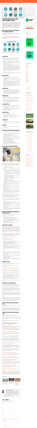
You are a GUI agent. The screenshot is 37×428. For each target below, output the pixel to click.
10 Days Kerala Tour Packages (29, 143)
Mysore (27, 78)
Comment (3, 402)
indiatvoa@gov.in (13, 258)
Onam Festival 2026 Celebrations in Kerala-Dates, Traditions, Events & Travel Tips (17, 383)
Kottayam (27, 73)
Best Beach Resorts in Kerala (29, 108)
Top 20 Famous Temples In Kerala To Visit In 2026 (11, 383)
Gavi (26, 69)
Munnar (27, 77)
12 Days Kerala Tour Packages (29, 146)
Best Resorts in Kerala (28, 98)
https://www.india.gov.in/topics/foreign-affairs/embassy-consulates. (10, 197)
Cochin (27, 68)
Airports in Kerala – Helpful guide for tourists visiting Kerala (13, 233)
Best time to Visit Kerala (28, 93)
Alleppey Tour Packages (28, 87)
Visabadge (3, 73)
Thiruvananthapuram (28, 80)
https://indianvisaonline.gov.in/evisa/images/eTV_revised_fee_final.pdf (11, 268)
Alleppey (27, 64)
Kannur (27, 70)
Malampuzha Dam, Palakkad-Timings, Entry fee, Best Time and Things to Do (29, 162)
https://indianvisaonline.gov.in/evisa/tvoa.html (8, 167)
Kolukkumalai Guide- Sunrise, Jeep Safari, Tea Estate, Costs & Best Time (29, 156)
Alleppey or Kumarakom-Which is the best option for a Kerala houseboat (29, 101)
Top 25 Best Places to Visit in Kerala (13, 36)
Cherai (26, 67)
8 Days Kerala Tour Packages (29, 140)
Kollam (26, 72)
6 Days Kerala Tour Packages (29, 137)
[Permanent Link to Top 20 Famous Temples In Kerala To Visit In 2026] (11, 378)
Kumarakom (27, 75)
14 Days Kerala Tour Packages (29, 149)
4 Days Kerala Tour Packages (29, 134)
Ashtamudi (27, 65)
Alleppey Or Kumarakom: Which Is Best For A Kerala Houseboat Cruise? (29, 159)
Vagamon (27, 81)
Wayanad (27, 82)
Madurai (27, 76)
